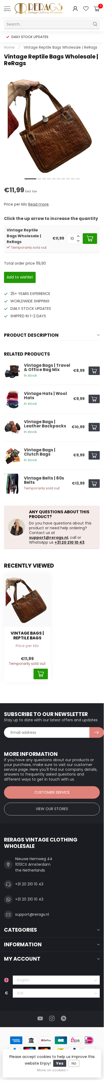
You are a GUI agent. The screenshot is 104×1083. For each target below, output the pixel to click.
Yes (59, 1063)
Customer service (52, 792)
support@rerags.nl (48, 537)
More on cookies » (52, 1070)
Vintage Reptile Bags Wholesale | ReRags (60, 47)
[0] (97, 8)
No (74, 1063)
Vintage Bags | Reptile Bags (27, 636)
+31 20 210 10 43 (69, 542)
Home (9, 47)
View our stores (52, 808)
